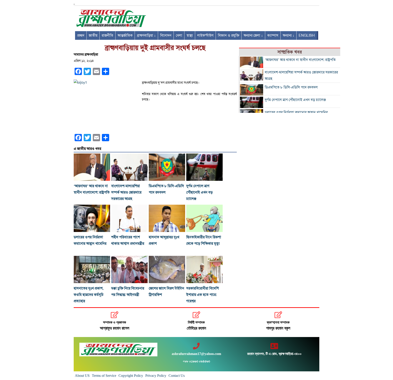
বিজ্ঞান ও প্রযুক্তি (228, 35)
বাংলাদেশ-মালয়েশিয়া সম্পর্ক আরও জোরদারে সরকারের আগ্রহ (126, 192)
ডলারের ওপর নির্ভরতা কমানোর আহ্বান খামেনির (296, 112)
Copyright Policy (130, 375)
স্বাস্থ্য (189, 35)
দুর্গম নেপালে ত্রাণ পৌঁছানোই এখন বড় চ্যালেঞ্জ (199, 192)
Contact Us (177, 375)
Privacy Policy (155, 375)
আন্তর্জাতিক (125, 35)
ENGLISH (307, 35)
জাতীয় (93, 35)
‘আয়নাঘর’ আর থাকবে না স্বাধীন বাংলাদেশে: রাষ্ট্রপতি (300, 60)
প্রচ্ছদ (80, 35)
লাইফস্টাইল (205, 35)
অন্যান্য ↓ (288, 35)
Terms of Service (104, 375)
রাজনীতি (107, 35)
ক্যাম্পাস (272, 35)
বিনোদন (165, 35)
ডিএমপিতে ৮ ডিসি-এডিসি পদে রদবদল (291, 87)
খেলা (179, 35)
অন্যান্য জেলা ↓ (253, 35)
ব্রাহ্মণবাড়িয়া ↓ (146, 35)
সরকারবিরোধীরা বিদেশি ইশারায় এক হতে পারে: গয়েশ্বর (202, 294)
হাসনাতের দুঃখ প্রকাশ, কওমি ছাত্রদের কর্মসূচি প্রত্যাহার (88, 294)
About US (82, 375)
